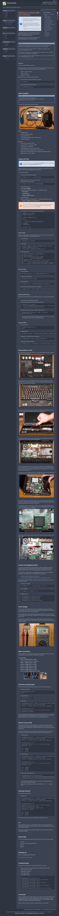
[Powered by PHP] (27, 913)
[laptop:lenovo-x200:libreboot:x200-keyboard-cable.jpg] (36, 451)
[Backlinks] (57, 17)
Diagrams (6, 16)
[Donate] (22, 913)
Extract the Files (48, 19)
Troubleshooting (47, 34)
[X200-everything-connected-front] (27, 676)
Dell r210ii (6, 12)
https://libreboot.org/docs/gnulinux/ (26, 857)
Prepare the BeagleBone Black (50, 24)
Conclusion (47, 35)
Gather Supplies (47, 16)
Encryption (6, 43)
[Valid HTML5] (32, 913)
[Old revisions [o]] (57, 15)
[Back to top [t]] (57, 19)
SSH (5, 29)
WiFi (46, 31)
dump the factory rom (47, 316)
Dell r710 (6, 15)
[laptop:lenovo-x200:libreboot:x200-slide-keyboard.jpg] (36, 395)
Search (55, 2)
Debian (6, 35)
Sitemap (55, 4)
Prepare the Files (48, 17)
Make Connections (48, 26)
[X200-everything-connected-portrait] (35, 676)
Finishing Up (47, 33)
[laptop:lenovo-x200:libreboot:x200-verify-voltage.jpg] (36, 634)
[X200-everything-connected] (43, 676)
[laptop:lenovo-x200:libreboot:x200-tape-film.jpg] (36, 548)
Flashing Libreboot (48, 30)
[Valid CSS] (36, 913)
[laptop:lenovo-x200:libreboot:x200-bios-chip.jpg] (36, 520)
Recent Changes (44, 4)
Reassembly (47, 32)
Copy (53, 81)
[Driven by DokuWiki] (41, 913)
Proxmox (6, 38)
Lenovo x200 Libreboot (9, 22)
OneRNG (6, 50)
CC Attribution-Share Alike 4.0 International (45, 911)
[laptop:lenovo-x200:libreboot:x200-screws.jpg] (36, 366)
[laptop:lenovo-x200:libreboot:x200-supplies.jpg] (36, 117)
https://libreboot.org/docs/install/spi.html (27, 100)
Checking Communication (49, 27)
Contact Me (7, 57)
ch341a (6, 52)
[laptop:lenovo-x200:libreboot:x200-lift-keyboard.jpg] (36, 423)
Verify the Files (48, 18)
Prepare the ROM (48, 22)
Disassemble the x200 (48, 23)
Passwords (6, 45)
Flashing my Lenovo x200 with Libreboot (13, 7)
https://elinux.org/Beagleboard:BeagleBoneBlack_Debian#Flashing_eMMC (36, 577)
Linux (6, 36)
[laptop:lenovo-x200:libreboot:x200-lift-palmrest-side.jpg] (36, 486)
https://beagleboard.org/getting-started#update (30, 576)
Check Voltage (47, 25)
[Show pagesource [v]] (57, 13)
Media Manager (50, 4)
